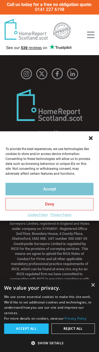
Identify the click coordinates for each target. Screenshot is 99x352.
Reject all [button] (73, 328)
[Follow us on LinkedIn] (72, 73)
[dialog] (49, 315)
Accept (49, 189)
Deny (49, 204)
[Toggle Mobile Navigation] (90, 35)
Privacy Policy (61, 214)
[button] (91, 138)
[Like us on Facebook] (57, 73)
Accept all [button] (26, 328)
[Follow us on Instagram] (26, 73)
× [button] (93, 285)
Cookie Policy (38, 214)
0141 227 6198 (49, 9)
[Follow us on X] (41, 73)
